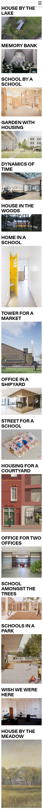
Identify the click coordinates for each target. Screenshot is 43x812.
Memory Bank (19, 46)
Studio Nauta (18, 2)
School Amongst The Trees (18, 589)
